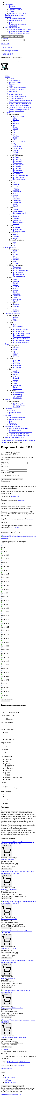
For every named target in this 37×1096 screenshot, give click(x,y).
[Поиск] (24, 40)
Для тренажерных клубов (21, 337)
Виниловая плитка (15, 82)
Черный (15, 206)
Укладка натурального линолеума (20, 104)
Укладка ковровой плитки (17, 96)
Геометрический (18, 392)
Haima (15, 138)
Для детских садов (19, 179)
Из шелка (16, 362)
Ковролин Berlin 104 (8, 859)
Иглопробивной (18, 222)
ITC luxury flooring (19, 405)
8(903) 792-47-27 (24, 1062)
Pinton (15, 355)
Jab (14, 143)
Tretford (15, 152)
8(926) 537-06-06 (18, 1065)
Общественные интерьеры (18, 18)
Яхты (10, 22)
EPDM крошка (17, 326)
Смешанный (17, 220)
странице (29, 519)
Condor (15, 127)
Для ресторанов (18, 172)
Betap (14, 121)
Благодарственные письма (17, 13)
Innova (15, 139)
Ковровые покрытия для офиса (19, 33)
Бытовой (16, 209)
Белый (15, 182)
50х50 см (16, 310)
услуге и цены (15, 496)
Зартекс (15, 154)
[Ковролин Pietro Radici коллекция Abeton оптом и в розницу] (18, 538)
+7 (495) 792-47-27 (7, 47)
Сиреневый (16, 199)
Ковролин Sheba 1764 (8, 978)
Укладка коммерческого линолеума (20, 100)
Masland (15, 145)
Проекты (8, 17)
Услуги (7, 93)
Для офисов (17, 173)
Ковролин (12, 78)
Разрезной (16, 218)
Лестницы (12, 423)
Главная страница (7, 440)
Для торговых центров (20, 175)
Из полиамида (17, 229)
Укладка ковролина (15, 95)
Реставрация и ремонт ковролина (20, 107)
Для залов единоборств (20, 338)
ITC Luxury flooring (19, 141)
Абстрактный (17, 394)
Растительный (17, 396)
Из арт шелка (17, 367)
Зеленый (15, 193)
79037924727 (5, 44)
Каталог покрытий (11, 1077)
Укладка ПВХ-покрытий (17, 98)
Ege (14, 132)
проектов (21, 500)
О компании (9, 4)
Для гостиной (17, 161)
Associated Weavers (19, 116)
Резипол (15, 320)
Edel (14, 130)
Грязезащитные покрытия (17, 87)
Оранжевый (17, 191)
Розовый (15, 188)
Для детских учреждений (21, 340)
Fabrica (15, 134)
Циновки (12, 84)
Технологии (13, 26)
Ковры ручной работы (16, 111)
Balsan (15, 118)
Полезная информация (12, 27)
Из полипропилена (19, 231)
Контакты (12, 6)
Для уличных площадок (21, 342)
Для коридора (17, 163)
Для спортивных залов (20, 329)
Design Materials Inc (19, 403)
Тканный (16, 224)
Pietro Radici (17, 147)
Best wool (16, 123)
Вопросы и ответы (15, 430)
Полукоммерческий (19, 213)
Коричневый (17, 202)
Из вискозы (16, 364)
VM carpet (16, 356)
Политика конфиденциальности (11, 1094)
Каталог (7, 77)
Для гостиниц (17, 170)
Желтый (15, 186)
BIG (14, 125)
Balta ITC (16, 120)
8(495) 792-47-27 (12, 1062)
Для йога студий (18, 335)
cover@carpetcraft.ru (11, 51)
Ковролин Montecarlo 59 (9, 919)
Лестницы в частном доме (17, 24)
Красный (16, 190)
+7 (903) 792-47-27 (7, 54)
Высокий (16, 238)
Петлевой (16, 216)
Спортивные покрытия (16, 89)
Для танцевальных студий (21, 333)
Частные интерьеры (15, 20)
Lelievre (15, 353)
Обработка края (14, 91)
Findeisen (16, 136)
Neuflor (15, 261)
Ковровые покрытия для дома (19, 31)
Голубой (15, 195)
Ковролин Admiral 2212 (9, 889)
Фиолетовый (17, 200)
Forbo (14, 319)
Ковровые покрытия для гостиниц (20, 29)
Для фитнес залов (18, 331)
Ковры (11, 86)
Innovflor (15, 260)
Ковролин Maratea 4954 (8, 948)
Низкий (15, 234)
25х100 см (16, 312)
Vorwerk (15, 150)
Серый (15, 204)
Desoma (15, 254)
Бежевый (16, 184)
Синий (15, 197)
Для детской (17, 159)
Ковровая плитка (14, 80)
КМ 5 (14, 245)
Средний (16, 236)
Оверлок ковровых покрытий (19, 105)
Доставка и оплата (15, 8)
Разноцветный (17, 389)
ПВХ (14, 324)
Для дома (16, 157)
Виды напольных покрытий (18, 428)
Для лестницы (17, 168)
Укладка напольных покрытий (19, 109)
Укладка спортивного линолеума (20, 102)
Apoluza (15, 317)
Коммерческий (18, 211)
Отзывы (11, 11)
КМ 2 (14, 242)
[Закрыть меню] (7, 75)
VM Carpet (16, 407)
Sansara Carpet (17, 148)
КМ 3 (14, 243)
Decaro (15, 349)
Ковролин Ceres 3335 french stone (12, 1008)
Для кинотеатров (18, 177)
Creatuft (15, 129)
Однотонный (17, 398)
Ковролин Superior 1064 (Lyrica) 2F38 (13, 1037)
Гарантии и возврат (15, 9)
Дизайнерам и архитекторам (14, 15)
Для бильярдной (18, 164)
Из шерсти (16, 227)
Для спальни (17, 166)
